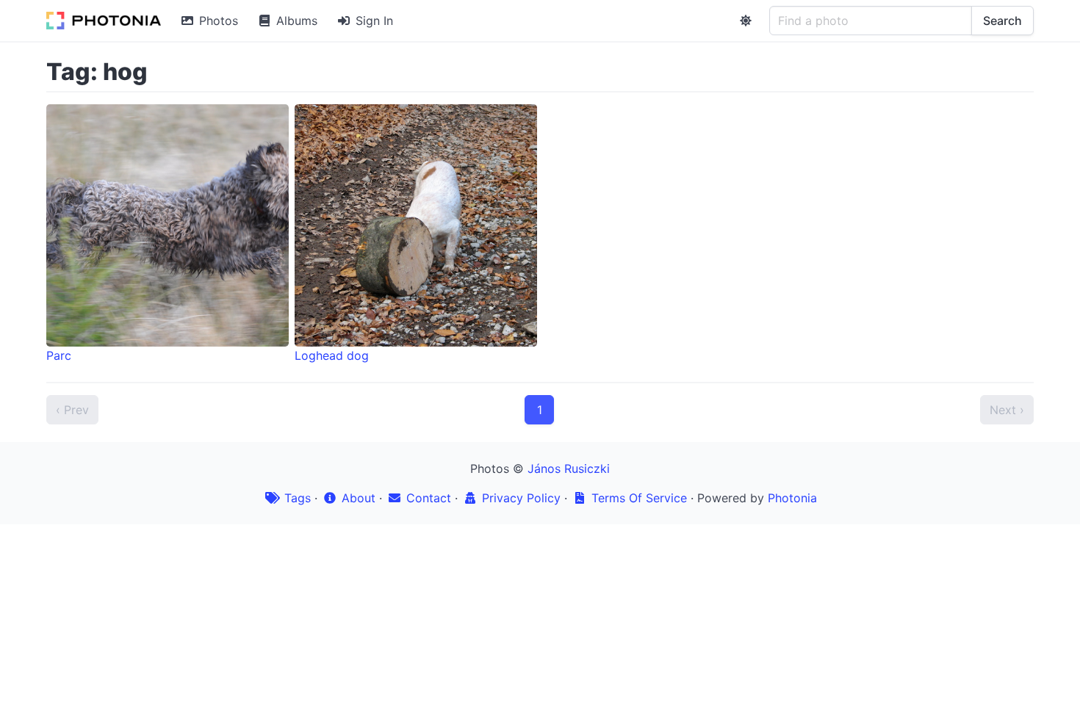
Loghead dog (332, 355)
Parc (58, 355)
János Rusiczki (569, 468)
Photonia (792, 498)
